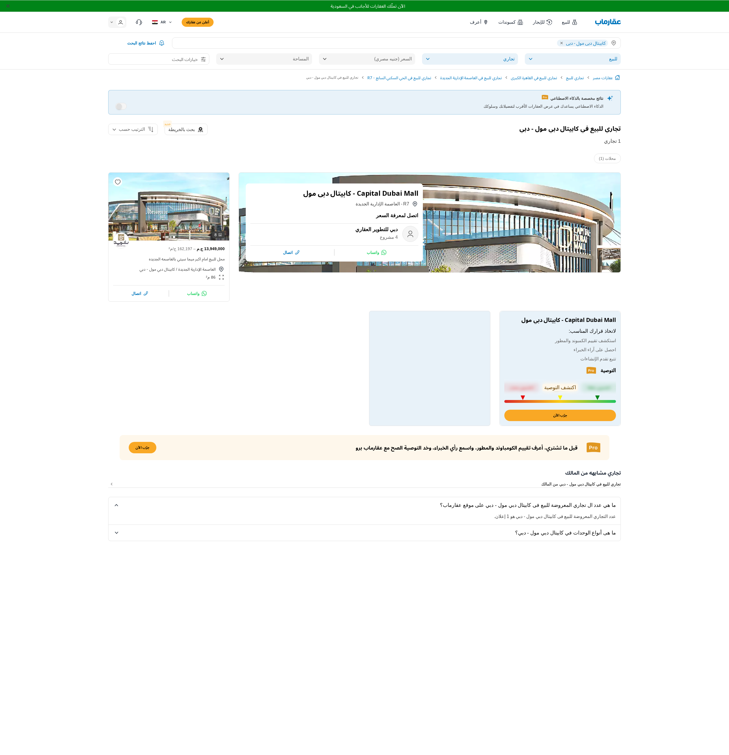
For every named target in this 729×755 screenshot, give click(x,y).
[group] (168, 206)
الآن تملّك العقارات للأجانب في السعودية (368, 6)
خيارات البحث (185, 59)
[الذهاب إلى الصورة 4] (164, 237)
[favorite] (117, 181)
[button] (569, 22)
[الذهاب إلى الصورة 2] (170, 237)
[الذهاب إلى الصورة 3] (167, 237)
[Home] (617, 77)
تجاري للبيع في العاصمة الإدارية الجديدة (471, 77)
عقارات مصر (603, 77)
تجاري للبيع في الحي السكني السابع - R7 (399, 77)
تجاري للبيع (575, 77)
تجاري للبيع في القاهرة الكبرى (534, 77)
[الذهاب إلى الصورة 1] (174, 237)
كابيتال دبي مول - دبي (157, 269)
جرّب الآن (560, 415)
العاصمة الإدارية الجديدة (197, 269)
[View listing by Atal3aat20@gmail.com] (121, 240)
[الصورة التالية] (117, 206)
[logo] (608, 22)
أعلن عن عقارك (197, 22)
